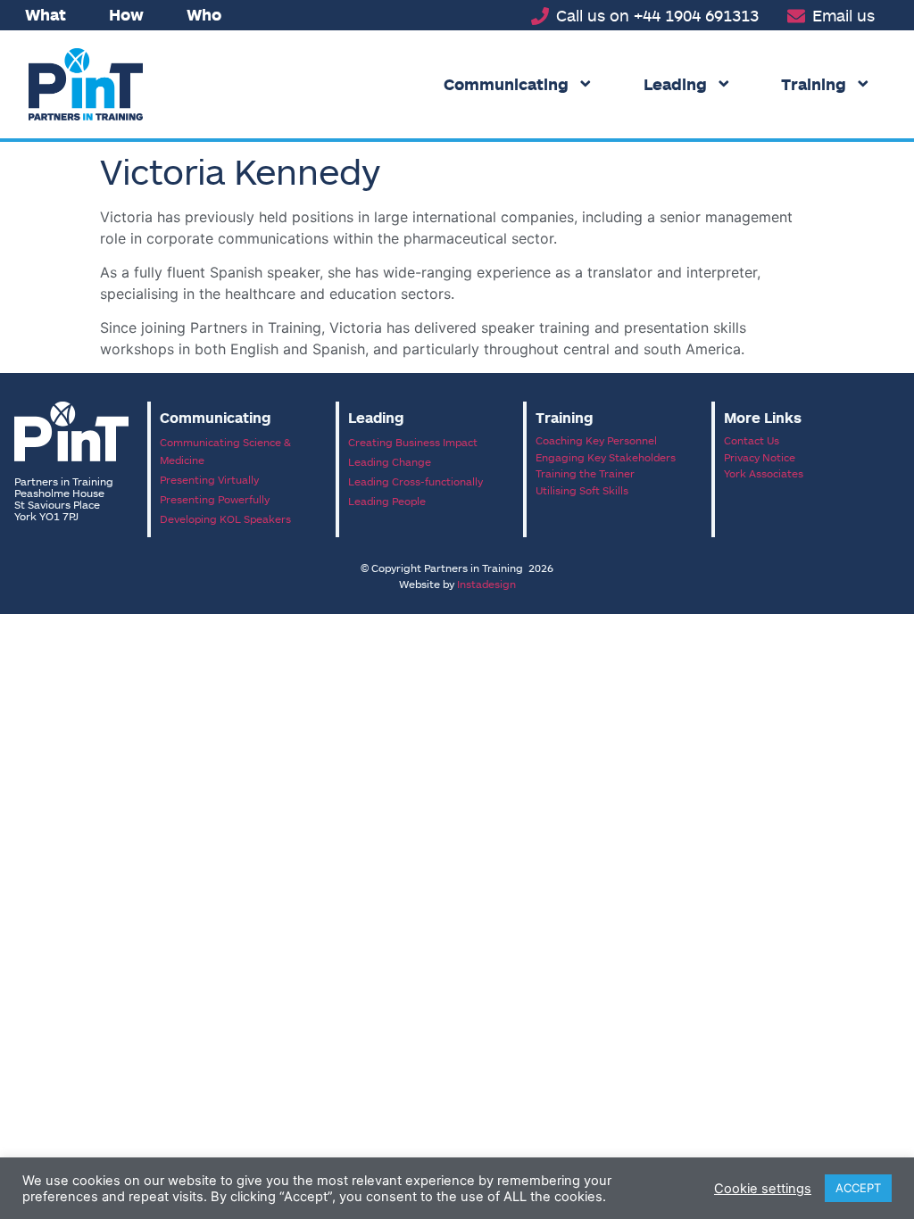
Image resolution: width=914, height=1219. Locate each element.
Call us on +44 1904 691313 (657, 15)
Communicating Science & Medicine (225, 450)
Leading (675, 84)
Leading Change (389, 461)
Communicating (506, 84)
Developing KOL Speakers (225, 518)
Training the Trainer (585, 473)
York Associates (763, 473)
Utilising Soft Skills (582, 490)
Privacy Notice (759, 457)
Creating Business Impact (413, 441)
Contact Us (751, 440)
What (45, 14)
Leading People (387, 500)
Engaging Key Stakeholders (606, 457)
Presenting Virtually (209, 479)
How (126, 14)
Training (813, 84)
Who (204, 14)
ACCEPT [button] (858, 1188)
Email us (843, 15)
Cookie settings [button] (762, 1189)
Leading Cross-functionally (415, 481)
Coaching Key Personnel (596, 440)
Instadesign (486, 583)
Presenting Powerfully (215, 499)
